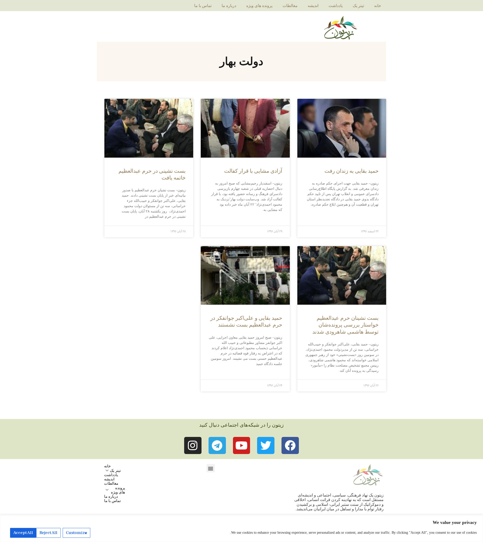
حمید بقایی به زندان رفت (352, 171)
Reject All (48, 532)
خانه (377, 6)
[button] (211, 468)
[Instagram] (193, 445)
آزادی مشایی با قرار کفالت (253, 171)
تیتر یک (358, 6)
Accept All (23, 532)
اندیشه (313, 6)
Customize (76, 532)
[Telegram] (217, 445)
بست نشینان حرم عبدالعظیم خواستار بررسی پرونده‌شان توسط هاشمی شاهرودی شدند (345, 325)
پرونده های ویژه (259, 6)
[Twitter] (265, 445)
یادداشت (336, 6)
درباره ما (229, 6)
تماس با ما (203, 6)
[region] (241, 528)
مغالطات (290, 6)
